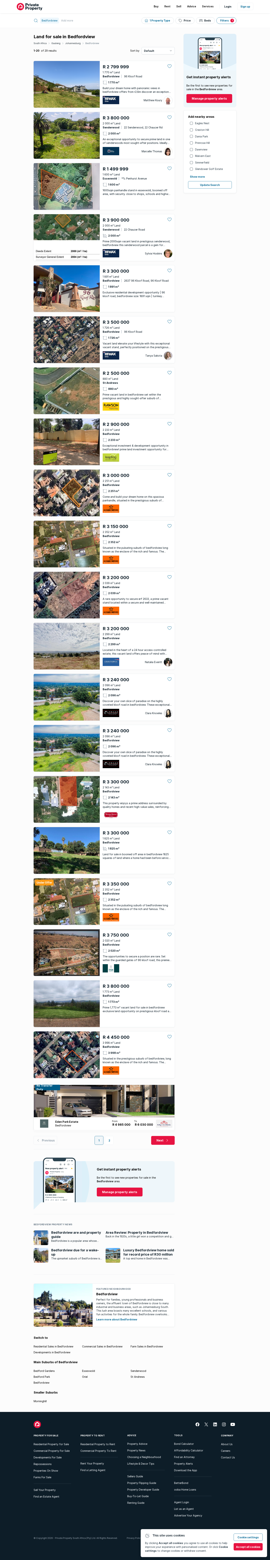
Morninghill (40, 1401)
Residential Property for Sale (51, 1444)
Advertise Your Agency (188, 1515)
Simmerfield (202, 162)
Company (227, 1435)
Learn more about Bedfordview (116, 1319)
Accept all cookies (248, 1546)
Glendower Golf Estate (209, 168)
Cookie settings (248, 1537)
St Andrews (138, 1376)
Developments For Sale (48, 1457)
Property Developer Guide (143, 1489)
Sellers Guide (135, 1476)
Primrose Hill (202, 142)
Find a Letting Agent (92, 1470)
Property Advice (137, 1443)
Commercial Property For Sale (52, 1450)
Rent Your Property (92, 1463)
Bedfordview (92, 43)
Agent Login (181, 1502)
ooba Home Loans (185, 1489)
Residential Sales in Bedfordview (53, 1346)
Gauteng (55, 43)
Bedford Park (42, 1376)
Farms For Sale (42, 1477)
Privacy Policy (134, 1538)
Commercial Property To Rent (98, 1450)
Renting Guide (135, 1502)
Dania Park (201, 136)
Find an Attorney (184, 1457)
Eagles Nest (202, 123)
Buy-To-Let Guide (138, 1496)
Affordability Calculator (188, 1450)
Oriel (85, 1376)
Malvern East (203, 155)
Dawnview (201, 149)
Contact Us (228, 1457)
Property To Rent (92, 1435)
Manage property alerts (209, 98)
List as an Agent (184, 1508)
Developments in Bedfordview (52, 1352)
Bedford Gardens (44, 1370)
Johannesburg (73, 43)
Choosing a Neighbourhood (144, 1457)
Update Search (210, 184)
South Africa (40, 43)
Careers (225, 1450)
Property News (136, 1450)
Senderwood (138, 1370)
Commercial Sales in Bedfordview (102, 1346)
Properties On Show (46, 1470)
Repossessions (43, 1464)
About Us (227, 1444)
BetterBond (181, 1482)
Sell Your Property (45, 1489)
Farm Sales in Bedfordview (147, 1346)
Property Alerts (183, 1463)
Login (227, 6)
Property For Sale (46, 1435)
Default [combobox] (149, 50)
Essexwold (88, 1370)
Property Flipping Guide (141, 1482)
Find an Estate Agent (46, 1496)
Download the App (185, 1470)
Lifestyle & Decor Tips (140, 1463)
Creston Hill (202, 129)
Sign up (245, 6)
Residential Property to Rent (97, 1444)
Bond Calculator (184, 1443)
